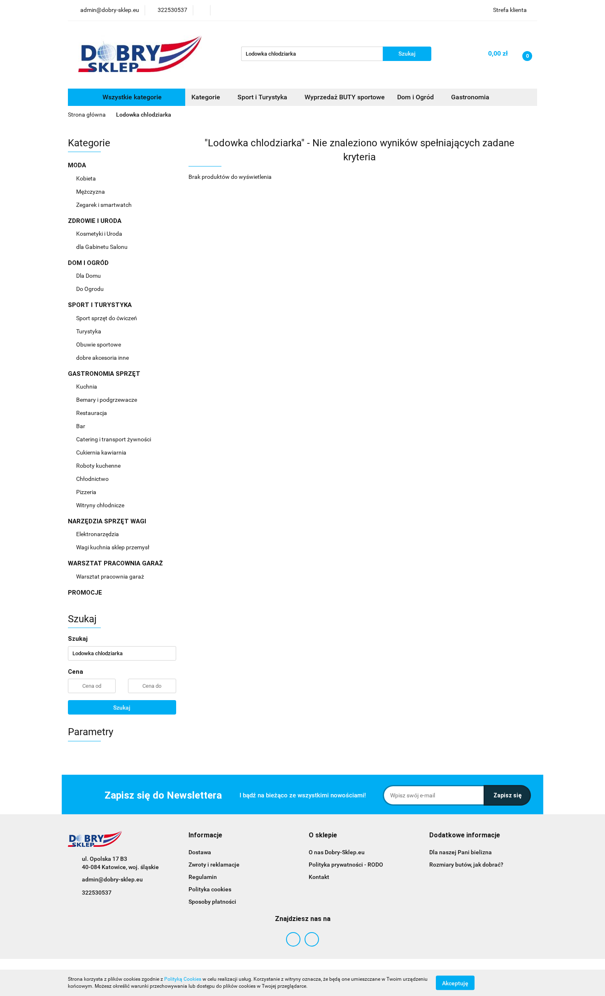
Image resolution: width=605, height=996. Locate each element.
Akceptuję (455, 983)
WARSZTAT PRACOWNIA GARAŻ (116, 563)
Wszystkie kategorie (131, 97)
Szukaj (121, 707)
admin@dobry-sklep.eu (112, 879)
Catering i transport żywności (114, 439)
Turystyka (89, 331)
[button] (205, 835)
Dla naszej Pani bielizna (460, 852)
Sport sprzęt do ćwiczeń (107, 318)
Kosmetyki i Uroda (99, 233)
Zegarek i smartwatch (104, 205)
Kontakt (319, 877)
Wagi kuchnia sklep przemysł (113, 547)
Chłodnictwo (93, 479)
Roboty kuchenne (99, 465)
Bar (81, 426)
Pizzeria (87, 492)
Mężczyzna (91, 191)
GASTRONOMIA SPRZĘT (105, 373)
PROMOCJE (85, 592)
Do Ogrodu (90, 289)
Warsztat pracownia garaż (110, 576)
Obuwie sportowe (98, 344)
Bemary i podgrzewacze (107, 399)
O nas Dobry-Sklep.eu (337, 852)
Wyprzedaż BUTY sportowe (345, 97)
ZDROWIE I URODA (95, 221)
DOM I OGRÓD (89, 263)
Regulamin (202, 877)
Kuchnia (87, 386)
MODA (78, 165)
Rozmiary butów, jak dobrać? (466, 864)
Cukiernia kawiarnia (102, 452)
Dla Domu (89, 275)
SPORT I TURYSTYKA (100, 305)
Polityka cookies (209, 889)
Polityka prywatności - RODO (346, 864)
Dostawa (199, 852)
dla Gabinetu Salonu (102, 247)
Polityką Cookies (182, 979)
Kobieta (86, 178)
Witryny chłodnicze (100, 505)
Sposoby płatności (212, 901)
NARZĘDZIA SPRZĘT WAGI (108, 521)
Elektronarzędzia (98, 534)
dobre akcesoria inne (102, 357)
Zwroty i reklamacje (214, 864)
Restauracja (92, 413)
